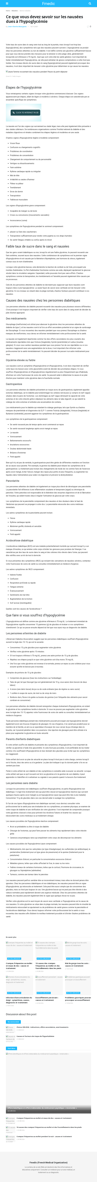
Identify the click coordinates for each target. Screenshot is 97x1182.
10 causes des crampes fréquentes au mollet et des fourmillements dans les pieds (48, 965)
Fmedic (48, 4)
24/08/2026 (21, 1139)
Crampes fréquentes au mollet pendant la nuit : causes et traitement (44, 1136)
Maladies (15, 11)
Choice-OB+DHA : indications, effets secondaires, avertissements (42, 1027)
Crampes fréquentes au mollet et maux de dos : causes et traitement (19, 965)
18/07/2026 (10, 1005)
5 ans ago (21, 1039)
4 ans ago (21, 1030)
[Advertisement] (48, 35)
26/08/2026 (12, 1111)
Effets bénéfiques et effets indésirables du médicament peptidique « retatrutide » (42, 1108)
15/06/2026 (69, 1003)
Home (8, 11)
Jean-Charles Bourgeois (17, 26)
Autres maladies (25, 11)
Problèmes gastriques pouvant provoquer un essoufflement (78, 998)
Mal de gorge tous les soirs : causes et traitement (77, 964)
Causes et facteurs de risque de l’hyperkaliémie (35, 1036)
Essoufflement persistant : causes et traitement (46, 998)
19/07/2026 (69, 969)
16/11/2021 (34, 26)
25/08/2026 (10, 971)
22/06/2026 (40, 1003)
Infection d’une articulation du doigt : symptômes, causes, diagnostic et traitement (19, 1000)
